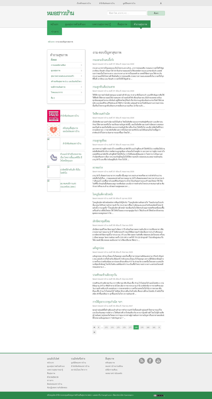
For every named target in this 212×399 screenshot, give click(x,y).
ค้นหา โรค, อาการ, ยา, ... (119, 13)
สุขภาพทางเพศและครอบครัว (62, 76)
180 (148, 327)
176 (124, 327)
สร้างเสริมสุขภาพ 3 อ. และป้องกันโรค (66, 81)
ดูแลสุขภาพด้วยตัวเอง (75, 24)
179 (142, 327)
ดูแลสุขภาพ (55, 70)
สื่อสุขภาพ (122, 24)
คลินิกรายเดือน (111, 370)
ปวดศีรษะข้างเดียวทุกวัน (105, 275)
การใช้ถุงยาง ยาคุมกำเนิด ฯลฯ (107, 302)
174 (112, 327)
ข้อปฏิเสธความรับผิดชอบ (57, 387)
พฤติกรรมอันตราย (58, 87)
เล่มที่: (110, 64)
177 (130, 327)
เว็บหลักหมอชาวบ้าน (84, 3)
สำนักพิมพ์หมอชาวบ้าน (107, 3)
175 (118, 327)
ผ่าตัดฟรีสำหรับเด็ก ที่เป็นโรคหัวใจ (70, 171)
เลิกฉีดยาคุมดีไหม (101, 221)
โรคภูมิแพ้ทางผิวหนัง (103, 194)
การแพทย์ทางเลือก (58, 65)
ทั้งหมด (54, 60)
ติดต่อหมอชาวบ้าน (54, 384)
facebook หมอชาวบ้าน (150, 361)
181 (154, 327)
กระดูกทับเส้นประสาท (104, 87)
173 (106, 327)
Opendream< (129, 395)
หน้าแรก (54, 24)
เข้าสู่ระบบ (160, 3)
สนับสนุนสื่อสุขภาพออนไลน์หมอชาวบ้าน (71, 129)
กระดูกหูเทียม (99, 140)
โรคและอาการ (57, 92)
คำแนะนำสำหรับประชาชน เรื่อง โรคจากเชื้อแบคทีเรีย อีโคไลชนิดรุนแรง (71, 157)
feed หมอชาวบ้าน (142, 361)
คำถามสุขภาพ (140, 24)
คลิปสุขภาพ (110, 363)
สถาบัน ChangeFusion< (104, 395)
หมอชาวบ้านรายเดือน (114, 366)
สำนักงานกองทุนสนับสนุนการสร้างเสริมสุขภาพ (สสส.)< (74, 395)
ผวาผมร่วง (98, 167)
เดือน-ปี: (119, 64)
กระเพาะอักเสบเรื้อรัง (103, 60)
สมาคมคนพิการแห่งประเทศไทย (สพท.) (68, 185)
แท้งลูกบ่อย (98, 248)
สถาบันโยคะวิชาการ (79, 370)
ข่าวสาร (55, 32)
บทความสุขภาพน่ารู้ (101, 24)
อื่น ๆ (53, 98)
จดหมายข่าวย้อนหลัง (113, 373)
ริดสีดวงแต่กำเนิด (101, 114)
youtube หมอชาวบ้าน (158, 361)
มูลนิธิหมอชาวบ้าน (129, 3)
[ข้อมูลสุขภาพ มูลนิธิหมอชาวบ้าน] (60, 14)
